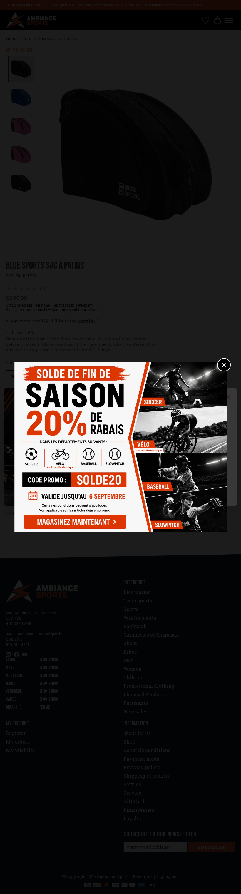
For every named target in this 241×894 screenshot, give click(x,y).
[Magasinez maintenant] (74, 520)
